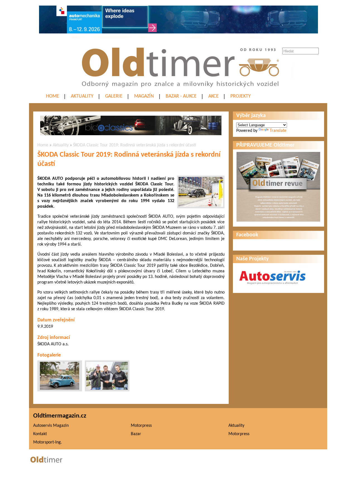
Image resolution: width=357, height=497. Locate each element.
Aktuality (82, 96)
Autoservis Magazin (51, 425)
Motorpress (141, 425)
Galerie (113, 96)
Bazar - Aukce (181, 96)
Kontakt (40, 434)
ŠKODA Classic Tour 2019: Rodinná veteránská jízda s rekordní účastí (134, 145)
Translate (278, 131)
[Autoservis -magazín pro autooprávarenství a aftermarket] (272, 287)
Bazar (136, 434)
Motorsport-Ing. (47, 442)
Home (52, 96)
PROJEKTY (240, 96)
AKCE (213, 96)
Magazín (144, 96)
